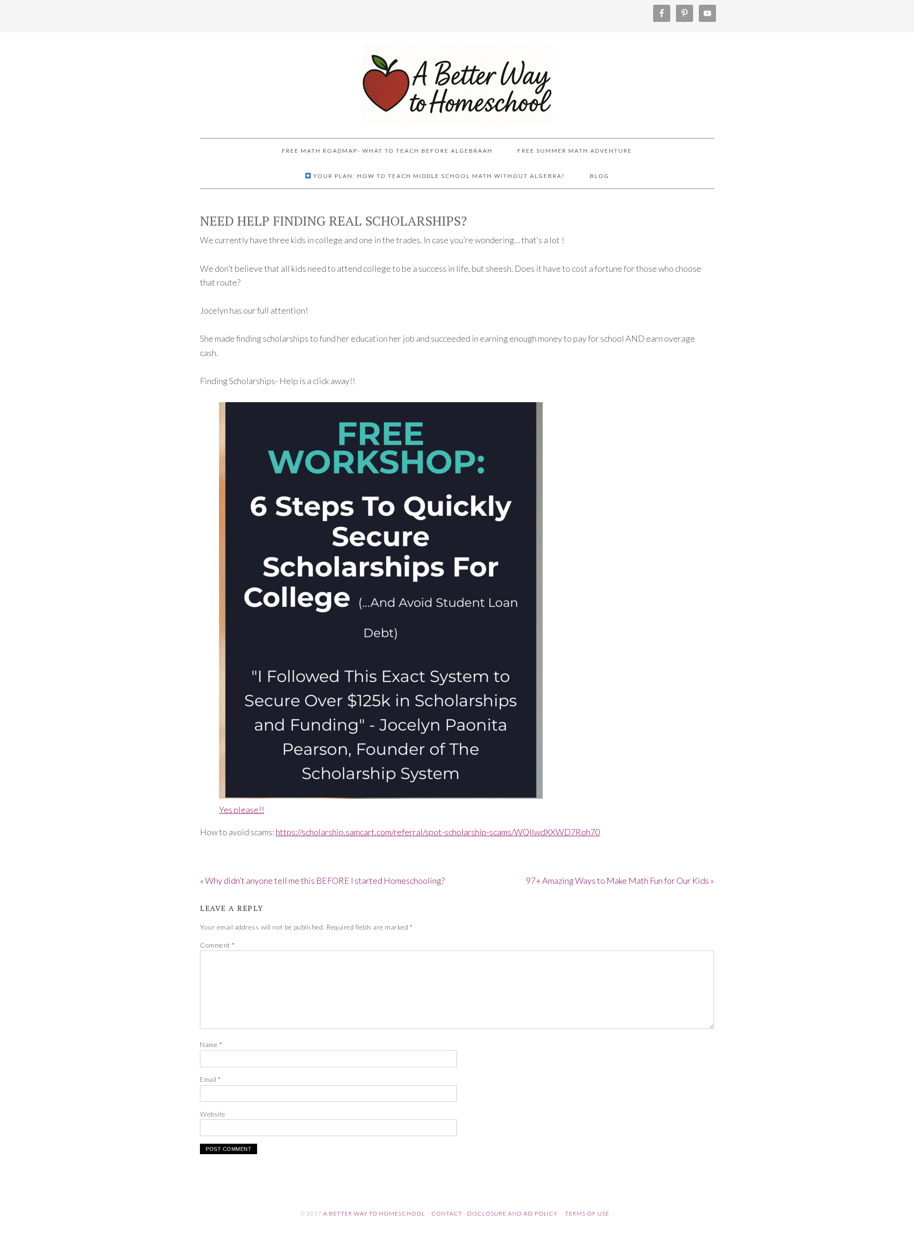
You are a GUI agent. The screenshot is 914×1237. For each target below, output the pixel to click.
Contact (446, 1213)
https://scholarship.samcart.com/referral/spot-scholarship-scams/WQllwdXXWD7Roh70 (438, 832)
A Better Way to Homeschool (457, 81)
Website (213, 1114)
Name (211, 1044)
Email (210, 1079)
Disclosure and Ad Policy (512, 1213)
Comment (217, 945)
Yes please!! (241, 809)
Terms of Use (587, 1213)
